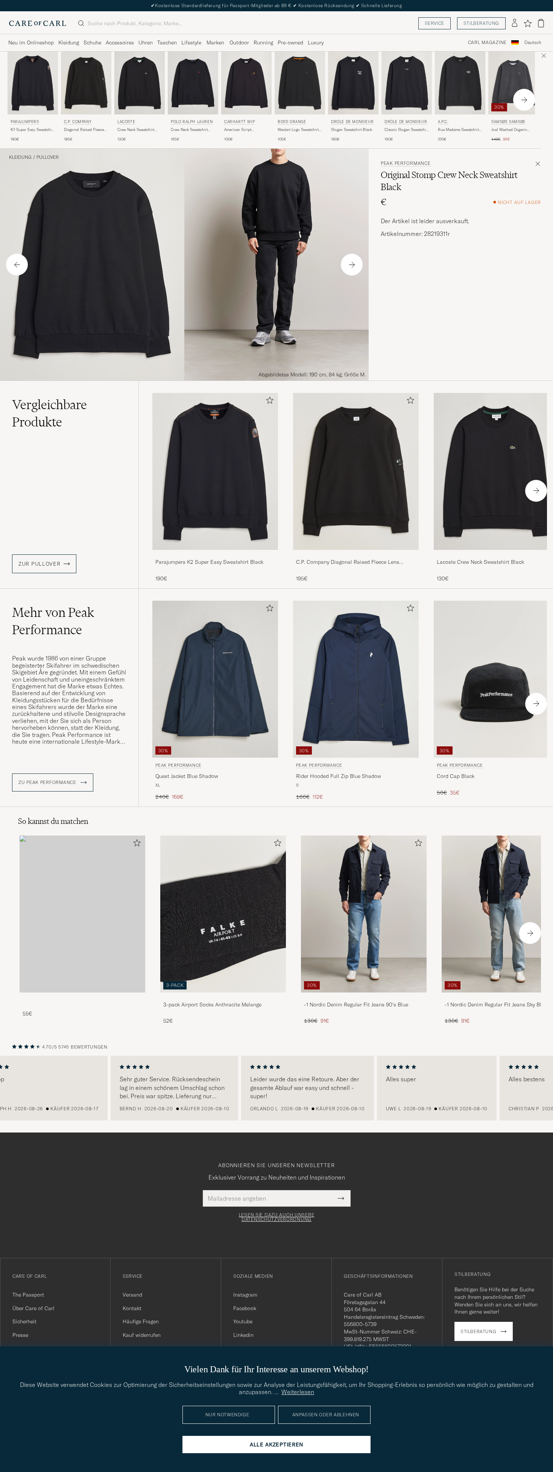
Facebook (244, 1308)
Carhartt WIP (239, 121)
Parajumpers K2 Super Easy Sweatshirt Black (209, 562)
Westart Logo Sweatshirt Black (298, 129)
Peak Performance (406, 163)
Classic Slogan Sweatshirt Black (406, 129)
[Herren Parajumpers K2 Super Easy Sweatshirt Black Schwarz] (33, 83)
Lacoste (126, 121)
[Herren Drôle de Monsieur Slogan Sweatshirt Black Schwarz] (353, 83)
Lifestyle (191, 42)
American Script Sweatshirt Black (238, 129)
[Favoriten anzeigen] (528, 23)
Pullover (47, 157)
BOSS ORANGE (292, 121)
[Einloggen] (514, 23)
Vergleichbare (49, 413)
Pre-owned (290, 42)
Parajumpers (25, 121)
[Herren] (82, 914)
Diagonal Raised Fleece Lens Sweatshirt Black (84, 129)
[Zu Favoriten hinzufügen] (268, 402)
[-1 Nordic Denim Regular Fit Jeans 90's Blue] (364, 997)
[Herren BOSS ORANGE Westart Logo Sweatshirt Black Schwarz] (300, 83)
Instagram (245, 1294)
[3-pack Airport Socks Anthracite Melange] (223, 997)
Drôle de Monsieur (352, 121)
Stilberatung (481, 23)
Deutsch (532, 42)
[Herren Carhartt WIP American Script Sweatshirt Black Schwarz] (246, 83)
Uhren (145, 42)
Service (434, 23)
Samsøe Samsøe (508, 121)
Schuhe (92, 42)
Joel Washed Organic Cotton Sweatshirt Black (511, 129)
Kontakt (132, 1308)
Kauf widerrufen (142, 1335)
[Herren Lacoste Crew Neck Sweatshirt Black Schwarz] (139, 83)
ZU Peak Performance (47, 782)
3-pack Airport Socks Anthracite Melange (212, 1004)
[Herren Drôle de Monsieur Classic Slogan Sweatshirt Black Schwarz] (406, 83)
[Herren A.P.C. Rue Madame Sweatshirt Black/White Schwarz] (460, 83)
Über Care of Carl (33, 1308)
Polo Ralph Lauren (192, 121)
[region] (276, 1088)
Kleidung (68, 42)
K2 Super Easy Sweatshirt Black (32, 129)
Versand (132, 1294)
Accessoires (120, 42)
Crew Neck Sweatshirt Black (135, 129)
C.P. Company (77, 121)
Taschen (167, 42)
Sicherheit (24, 1321)
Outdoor (239, 42)
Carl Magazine (487, 42)
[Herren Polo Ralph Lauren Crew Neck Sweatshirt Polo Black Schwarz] (193, 83)
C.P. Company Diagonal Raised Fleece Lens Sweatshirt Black (347, 562)
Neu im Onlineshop (31, 42)
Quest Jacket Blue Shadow (186, 776)
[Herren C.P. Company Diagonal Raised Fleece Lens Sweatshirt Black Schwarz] (86, 83)
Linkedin (243, 1335)
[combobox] (533, 42)
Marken (215, 42)
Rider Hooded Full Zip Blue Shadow (338, 776)
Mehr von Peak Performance (53, 621)
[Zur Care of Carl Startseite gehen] (37, 23)
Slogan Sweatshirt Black (351, 129)
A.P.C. (443, 121)
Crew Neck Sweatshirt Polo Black (189, 129)
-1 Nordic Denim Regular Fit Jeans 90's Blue (356, 1004)
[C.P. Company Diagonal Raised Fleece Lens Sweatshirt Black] (356, 555)
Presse (20, 1335)
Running (263, 42)
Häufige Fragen (141, 1321)
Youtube (242, 1321)
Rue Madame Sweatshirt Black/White (458, 129)
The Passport (28, 1294)
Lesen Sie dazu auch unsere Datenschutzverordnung (276, 1217)
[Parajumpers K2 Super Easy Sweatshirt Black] (215, 555)
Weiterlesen (297, 1391)
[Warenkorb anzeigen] (541, 23)
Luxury (316, 42)
